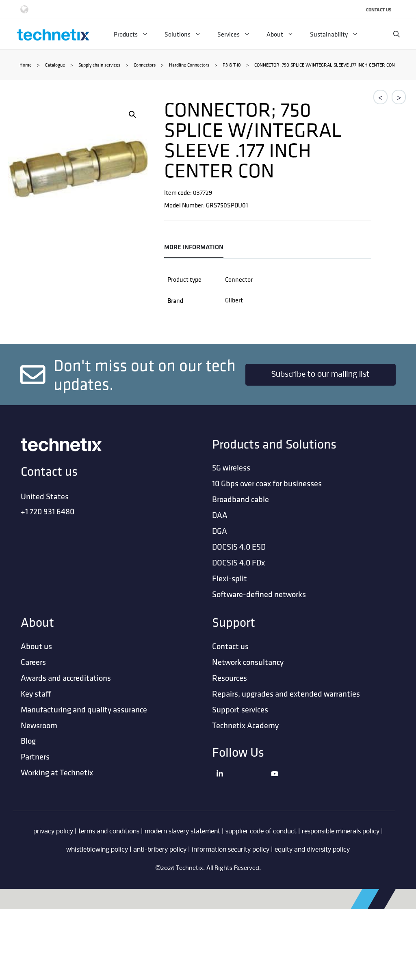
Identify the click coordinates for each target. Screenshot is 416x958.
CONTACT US (379, 9)
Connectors (145, 65)
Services (228, 34)
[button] (132, 114)
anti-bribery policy (159, 849)
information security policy (230, 849)
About (274, 34)
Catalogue (55, 65)
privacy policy (53, 831)
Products (126, 34)
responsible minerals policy (340, 831)
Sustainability (329, 34)
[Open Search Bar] (396, 34)
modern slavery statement (182, 831)
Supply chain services (99, 65)
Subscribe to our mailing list (320, 375)
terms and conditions (108, 831)
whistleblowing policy (97, 849)
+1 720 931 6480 (47, 511)
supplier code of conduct (261, 831)
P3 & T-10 (232, 65)
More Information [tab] (193, 247)
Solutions (178, 34)
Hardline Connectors (189, 65)
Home (26, 65)
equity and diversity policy (312, 849)
